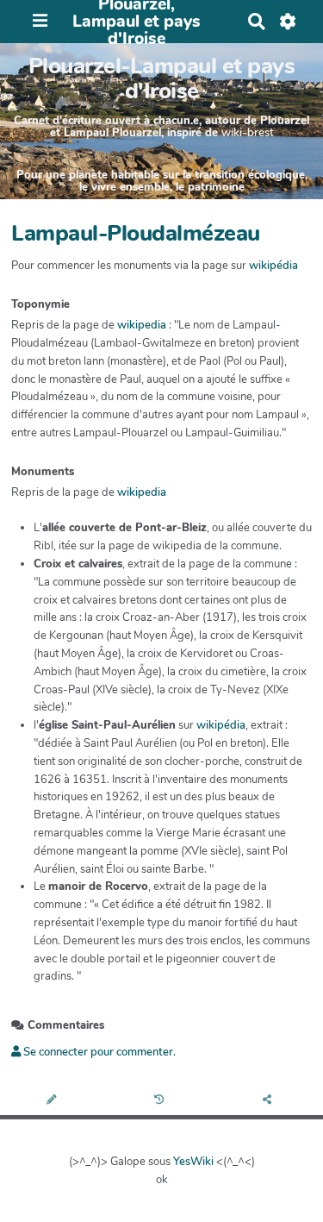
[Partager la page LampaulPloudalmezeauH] (270, 1101)
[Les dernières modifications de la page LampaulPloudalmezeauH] (161, 1101)
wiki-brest (247, 133)
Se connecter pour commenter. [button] (98, 1052)
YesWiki (193, 1161)
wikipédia (273, 265)
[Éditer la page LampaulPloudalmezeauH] (53, 1101)
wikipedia (141, 325)
